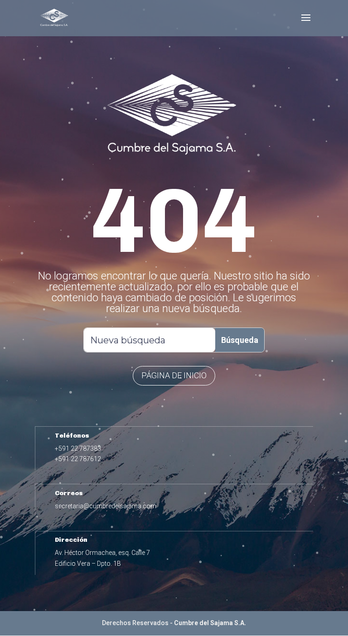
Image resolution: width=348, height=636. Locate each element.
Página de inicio (174, 375)
